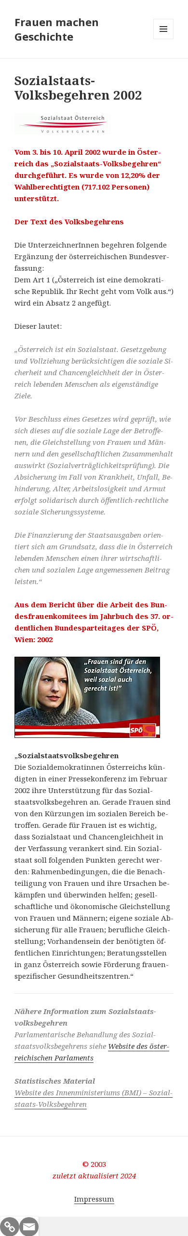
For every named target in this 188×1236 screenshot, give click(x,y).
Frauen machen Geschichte (56, 29)
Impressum (94, 1199)
